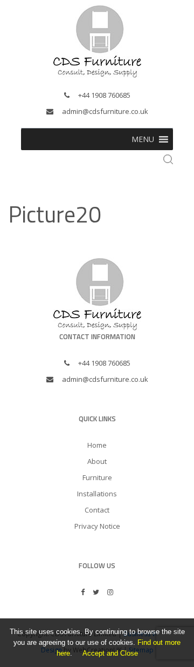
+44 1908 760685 (104, 95)
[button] (142, 139)
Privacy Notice (97, 526)
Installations (97, 493)
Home (97, 445)
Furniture (97, 477)
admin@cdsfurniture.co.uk (105, 111)
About (97, 461)
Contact (97, 510)
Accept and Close (110, 653)
